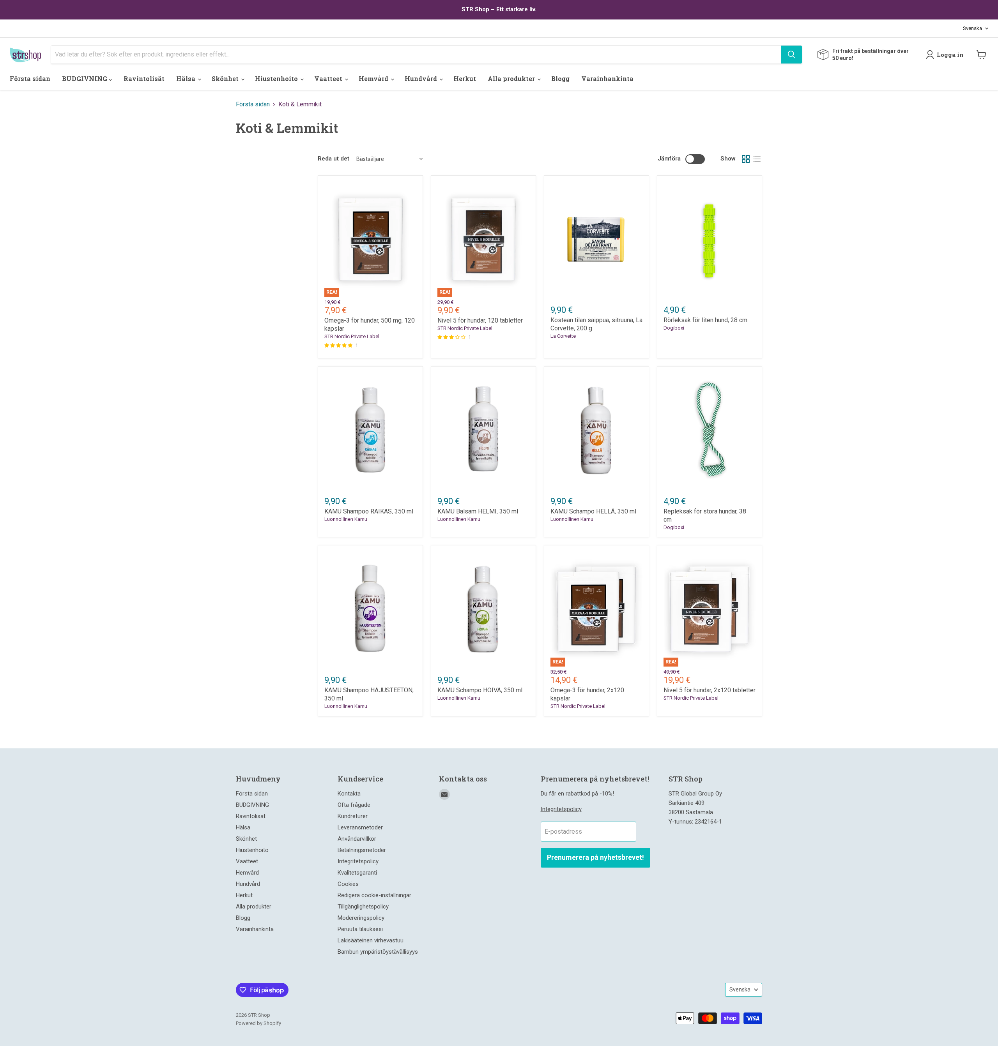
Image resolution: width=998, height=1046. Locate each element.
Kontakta (349, 793)
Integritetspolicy (358, 861)
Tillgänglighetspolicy (363, 906)
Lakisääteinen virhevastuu (370, 940)
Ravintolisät (144, 78)
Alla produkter (512, 78)
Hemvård (374, 78)
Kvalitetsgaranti (357, 872)
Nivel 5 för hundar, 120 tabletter (480, 320)
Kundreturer (353, 816)
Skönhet (226, 78)
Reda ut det (333, 158)
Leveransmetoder (360, 827)
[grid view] (745, 158)
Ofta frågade (354, 804)
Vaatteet (329, 78)
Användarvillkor (357, 838)
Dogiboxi (674, 328)
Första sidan (30, 78)
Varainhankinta (607, 78)
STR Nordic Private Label (351, 336)
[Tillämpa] (791, 55)
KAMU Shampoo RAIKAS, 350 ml (368, 511)
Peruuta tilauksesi (360, 929)
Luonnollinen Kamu (345, 519)
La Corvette (563, 336)
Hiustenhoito (277, 78)
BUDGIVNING (85, 78)
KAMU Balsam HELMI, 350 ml (477, 511)
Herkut (464, 78)
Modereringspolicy (361, 917)
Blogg (560, 78)
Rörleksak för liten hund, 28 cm (705, 320)
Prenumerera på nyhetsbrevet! (595, 857)
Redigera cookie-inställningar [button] (374, 895)
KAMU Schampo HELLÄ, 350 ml (593, 511)
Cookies (348, 883)
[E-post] (444, 794)
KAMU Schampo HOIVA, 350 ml (479, 690)
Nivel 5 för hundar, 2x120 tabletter (710, 690)
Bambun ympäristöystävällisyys (378, 951)
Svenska (972, 28)
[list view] (756, 158)
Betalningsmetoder (362, 850)
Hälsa (186, 78)
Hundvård (422, 78)
